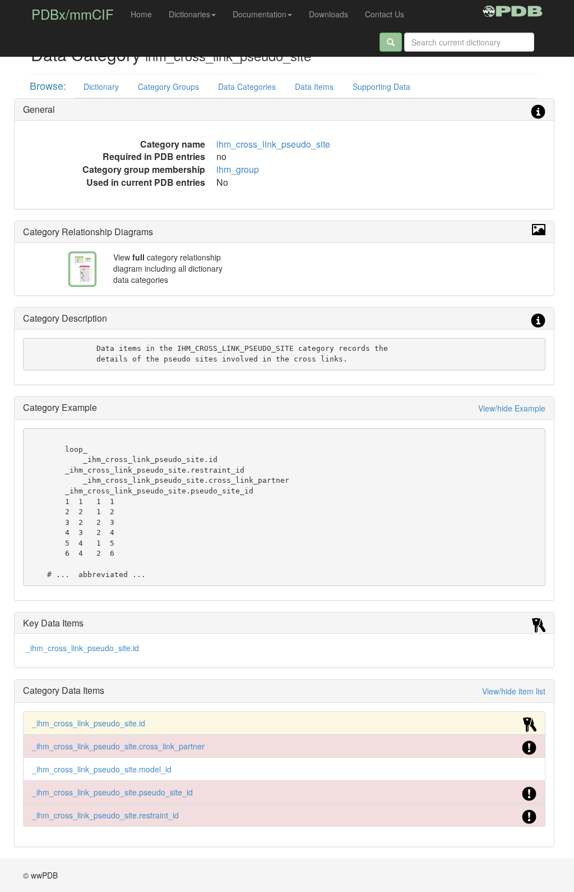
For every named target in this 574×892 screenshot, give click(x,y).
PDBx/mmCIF (72, 14)
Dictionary (101, 86)
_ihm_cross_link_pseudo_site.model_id (102, 769)
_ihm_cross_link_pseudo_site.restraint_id (105, 815)
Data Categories (247, 86)
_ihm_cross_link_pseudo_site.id (82, 647)
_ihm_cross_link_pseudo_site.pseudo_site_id (112, 792)
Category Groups (168, 86)
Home (141, 14)
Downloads (328, 14)
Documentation (259, 14)
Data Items (314, 86)
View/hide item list (513, 691)
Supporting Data (381, 86)
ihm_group (237, 169)
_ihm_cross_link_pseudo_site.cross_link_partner (118, 746)
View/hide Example (511, 408)
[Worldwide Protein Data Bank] (513, 9)
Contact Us (384, 14)
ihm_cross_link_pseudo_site (273, 144)
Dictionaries (189, 14)
